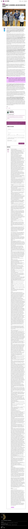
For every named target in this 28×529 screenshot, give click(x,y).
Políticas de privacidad (8, 524)
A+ (22, 1)
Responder (12, 507)
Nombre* (9, 134)
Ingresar (25, 1)
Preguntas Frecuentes (14, 524)
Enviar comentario (21, 143)
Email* (17, 134)
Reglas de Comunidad (17, 123)
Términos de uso (3, 524)
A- (21, 1)
